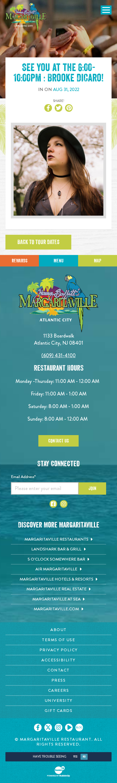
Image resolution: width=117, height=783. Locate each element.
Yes (75, 756)
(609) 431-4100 (58, 355)
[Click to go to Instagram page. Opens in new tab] (63, 504)
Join (92, 488)
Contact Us (58, 440)
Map (97, 260)
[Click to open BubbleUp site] (58, 772)
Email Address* (23, 477)
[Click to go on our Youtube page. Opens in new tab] (69, 727)
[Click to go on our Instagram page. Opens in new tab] (58, 727)
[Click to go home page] (25, 17)
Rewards (19, 260)
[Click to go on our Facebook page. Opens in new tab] (38, 727)
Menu (58, 260)
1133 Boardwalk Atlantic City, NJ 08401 (58, 339)
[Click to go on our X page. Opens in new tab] (48, 727)
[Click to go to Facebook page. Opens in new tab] (53, 504)
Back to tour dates (38, 242)
